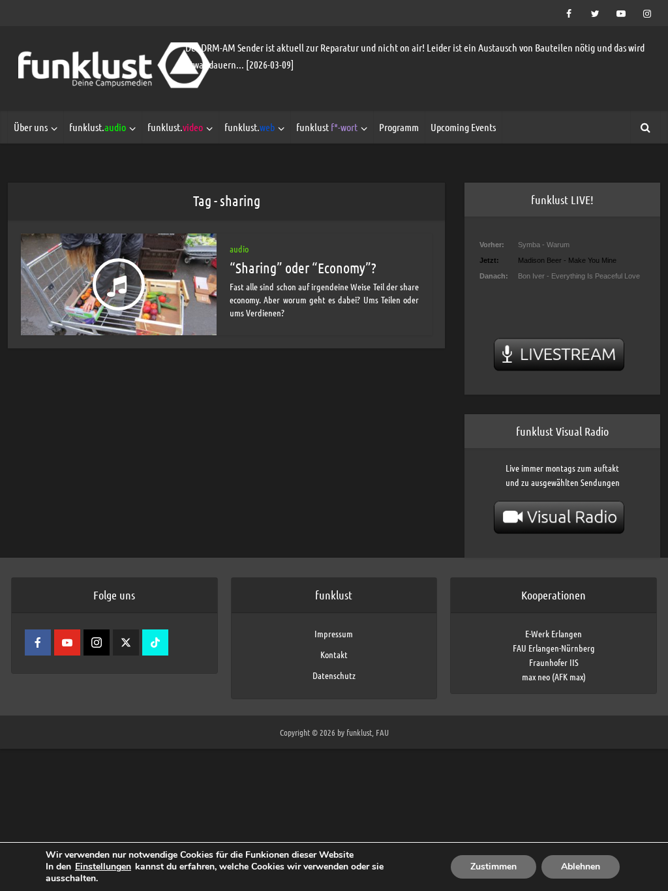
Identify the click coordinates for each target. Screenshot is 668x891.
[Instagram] (97, 642)
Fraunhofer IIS (554, 662)
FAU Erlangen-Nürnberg (554, 648)
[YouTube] (67, 642)
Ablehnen (580, 866)
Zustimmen (493, 866)
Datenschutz (334, 675)
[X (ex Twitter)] (126, 642)
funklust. (97, 127)
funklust (326, 127)
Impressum (333, 633)
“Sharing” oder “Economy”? (303, 267)
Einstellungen (103, 867)
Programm (399, 127)
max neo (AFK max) (554, 676)
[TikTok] (155, 642)
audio (239, 248)
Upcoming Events (463, 127)
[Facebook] (38, 642)
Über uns (31, 127)
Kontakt (334, 654)
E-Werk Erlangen (553, 633)
